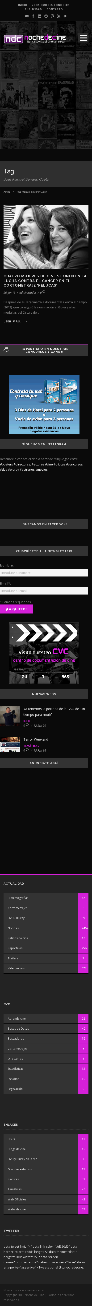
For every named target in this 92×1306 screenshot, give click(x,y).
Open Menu (83, 37)
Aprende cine (17, 1019)
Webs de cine (17, 1209)
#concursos (74, 464)
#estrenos (27, 469)
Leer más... (14, 321)
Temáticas (31, 746)
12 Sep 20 (39, 726)
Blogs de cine (17, 1149)
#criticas (59, 464)
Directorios (15, 1059)
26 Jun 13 (10, 293)
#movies (41, 469)
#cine (49, 464)
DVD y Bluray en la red (23, 1159)
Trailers (13, 958)
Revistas (13, 1179)
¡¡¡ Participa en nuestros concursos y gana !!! (45, 350)
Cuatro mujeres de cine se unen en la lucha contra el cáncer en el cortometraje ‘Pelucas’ (45, 281)
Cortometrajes (17, 908)
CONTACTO (55, 9)
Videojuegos (16, 968)
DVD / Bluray (16, 918)
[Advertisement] (46, 103)
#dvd (3, 469)
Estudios (13, 1079)
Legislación (15, 1089)
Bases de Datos (18, 1029)
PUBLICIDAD (33, 9)
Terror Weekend (35, 739)
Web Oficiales (17, 1199)
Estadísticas (15, 1069)
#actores (38, 464)
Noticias (13, 928)
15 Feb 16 (39, 750)
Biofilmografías (18, 898)
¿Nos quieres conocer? (50, 5)
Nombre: (7, 565)
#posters (6, 464)
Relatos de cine (18, 938)
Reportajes (15, 948)
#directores (22, 464)
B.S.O (26, 721)
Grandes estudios (20, 1169)
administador (27, 293)
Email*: (5, 583)
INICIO (22, 5)
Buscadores (16, 1038)
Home (7, 191)
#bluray (13, 469)
